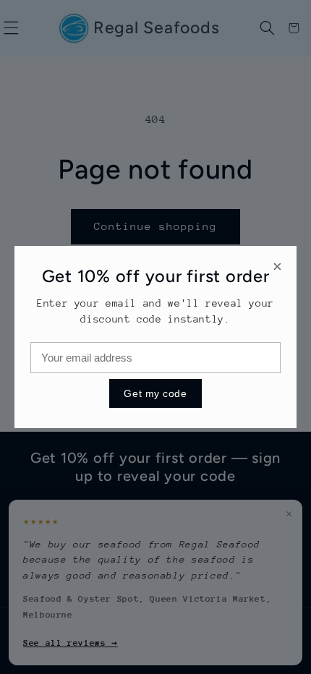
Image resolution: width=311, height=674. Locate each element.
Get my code (155, 393)
